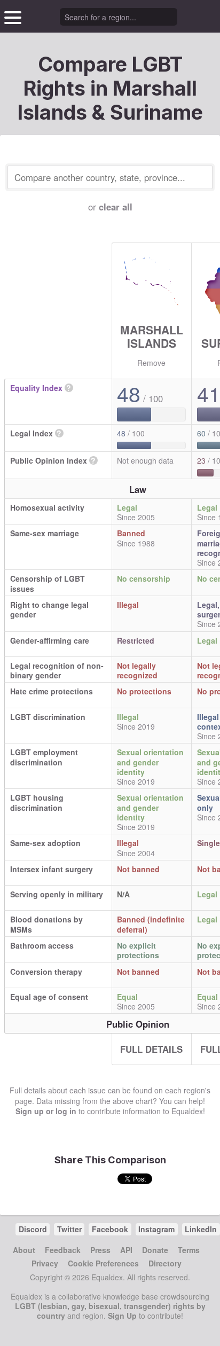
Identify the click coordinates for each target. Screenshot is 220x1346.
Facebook (110, 1229)
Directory (165, 1263)
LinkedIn (201, 1229)
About (24, 1250)
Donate (155, 1250)
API (126, 1250)
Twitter (69, 1229)
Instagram (156, 1229)
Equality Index (36, 387)
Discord (33, 1229)
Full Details (151, 1049)
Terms (189, 1250)
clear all (115, 206)
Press (100, 1250)
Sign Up (122, 1315)
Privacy (45, 1263)
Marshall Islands (151, 336)
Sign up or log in (45, 1111)
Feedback (63, 1250)
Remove (151, 362)
